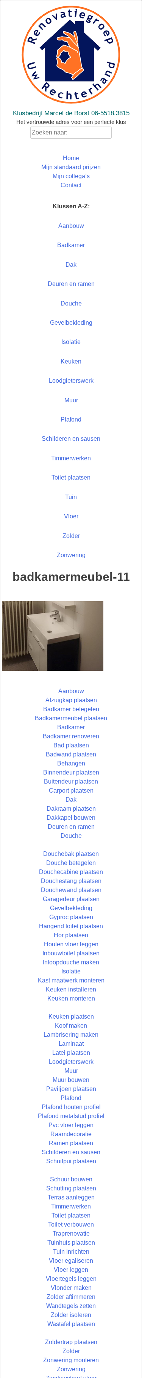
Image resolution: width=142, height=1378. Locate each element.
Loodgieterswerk (71, 380)
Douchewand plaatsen (71, 890)
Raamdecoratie (71, 1134)
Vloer (71, 516)
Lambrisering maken (71, 1034)
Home (71, 158)
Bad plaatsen (71, 745)
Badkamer (71, 245)
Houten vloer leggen (71, 944)
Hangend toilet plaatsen (71, 926)
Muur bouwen (71, 1080)
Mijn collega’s (71, 176)
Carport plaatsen (71, 790)
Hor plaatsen (71, 935)
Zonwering (71, 555)
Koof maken (71, 1025)
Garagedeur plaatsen (71, 899)
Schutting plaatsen (71, 1188)
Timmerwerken (71, 458)
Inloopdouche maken (71, 962)
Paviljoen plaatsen (71, 1089)
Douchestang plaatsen (71, 881)
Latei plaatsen (71, 1053)
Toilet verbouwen (71, 1224)
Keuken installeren (71, 989)
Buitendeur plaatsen (71, 781)
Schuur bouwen (71, 1179)
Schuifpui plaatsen (71, 1161)
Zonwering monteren (71, 1360)
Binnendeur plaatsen (71, 772)
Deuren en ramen (71, 284)
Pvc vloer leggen (71, 1125)
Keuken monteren (71, 998)
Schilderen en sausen (71, 438)
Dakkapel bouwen (71, 817)
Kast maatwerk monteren (71, 980)
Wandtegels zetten (71, 1306)
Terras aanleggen (71, 1197)
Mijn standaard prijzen (71, 167)
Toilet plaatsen (71, 477)
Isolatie (71, 342)
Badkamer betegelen (71, 709)
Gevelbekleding (71, 322)
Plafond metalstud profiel (71, 1116)
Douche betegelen (71, 863)
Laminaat (71, 1043)
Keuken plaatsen (71, 1016)
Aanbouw (71, 226)
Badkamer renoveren (71, 736)
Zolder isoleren (71, 1315)
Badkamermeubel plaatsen (71, 718)
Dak (71, 264)
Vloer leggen (71, 1269)
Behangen (71, 763)
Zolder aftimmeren (71, 1297)
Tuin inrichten (71, 1251)
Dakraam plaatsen (71, 808)
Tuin (71, 497)
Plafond (71, 419)
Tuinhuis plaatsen (71, 1242)
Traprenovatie (71, 1233)
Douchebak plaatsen (71, 854)
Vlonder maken (71, 1288)
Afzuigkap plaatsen (71, 700)
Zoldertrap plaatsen (71, 1342)
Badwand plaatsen (71, 754)
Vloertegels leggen (71, 1279)
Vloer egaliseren (71, 1260)
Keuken (71, 361)
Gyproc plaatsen (71, 917)
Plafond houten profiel (71, 1107)
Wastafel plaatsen (71, 1324)
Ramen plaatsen (71, 1143)
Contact (71, 185)
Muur (71, 400)
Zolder (71, 536)
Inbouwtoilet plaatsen (71, 953)
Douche (71, 303)
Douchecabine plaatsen (71, 872)
